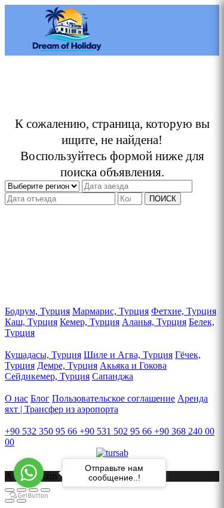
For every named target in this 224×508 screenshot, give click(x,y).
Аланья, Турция (154, 322)
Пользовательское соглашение (113, 398)
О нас (16, 398)
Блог (40, 398)
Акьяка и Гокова (133, 365)
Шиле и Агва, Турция (128, 355)
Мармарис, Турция (110, 311)
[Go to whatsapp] (29, 473)
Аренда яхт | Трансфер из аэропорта (106, 403)
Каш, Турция (31, 322)
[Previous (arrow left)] (9, 501)
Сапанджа (112, 376)
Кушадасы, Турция (43, 355)
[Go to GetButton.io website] (29, 496)
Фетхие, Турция (183, 311)
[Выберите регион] (43, 185)
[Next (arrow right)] (21, 501)
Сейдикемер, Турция (47, 376)
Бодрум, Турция (37, 311)
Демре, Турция (67, 365)
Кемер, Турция (89, 322)
